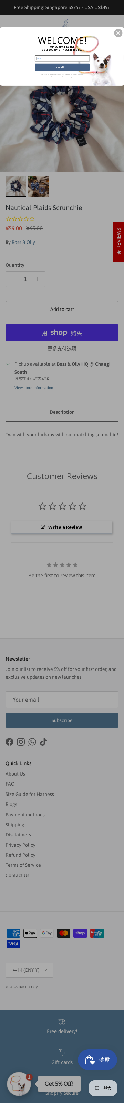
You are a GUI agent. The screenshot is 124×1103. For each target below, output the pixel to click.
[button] (118, 33)
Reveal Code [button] (62, 67)
